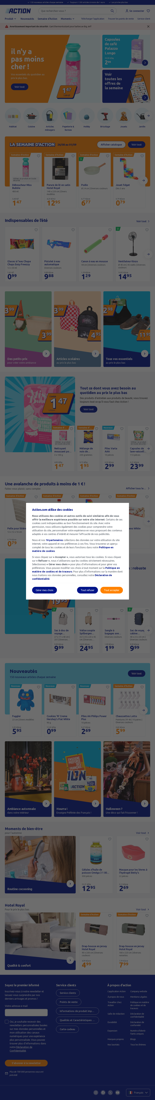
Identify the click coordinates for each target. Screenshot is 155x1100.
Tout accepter (111, 590)
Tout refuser (87, 590)
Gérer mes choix (44, 590)
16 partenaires (54, 540)
